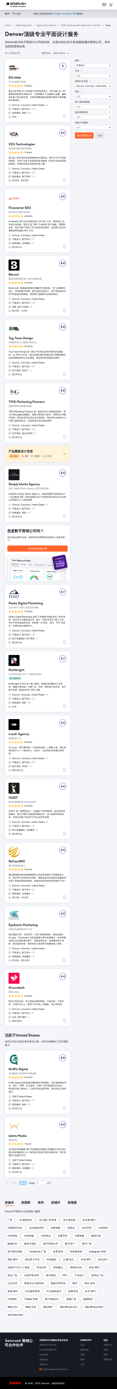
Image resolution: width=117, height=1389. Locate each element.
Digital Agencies (24, 25)
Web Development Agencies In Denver (81, 25)
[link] (104, 5)
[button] (60, 53)
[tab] (9, 1203)
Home (8, 25)
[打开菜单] (111, 5)
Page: (32, 1183)
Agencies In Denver (47, 25)
